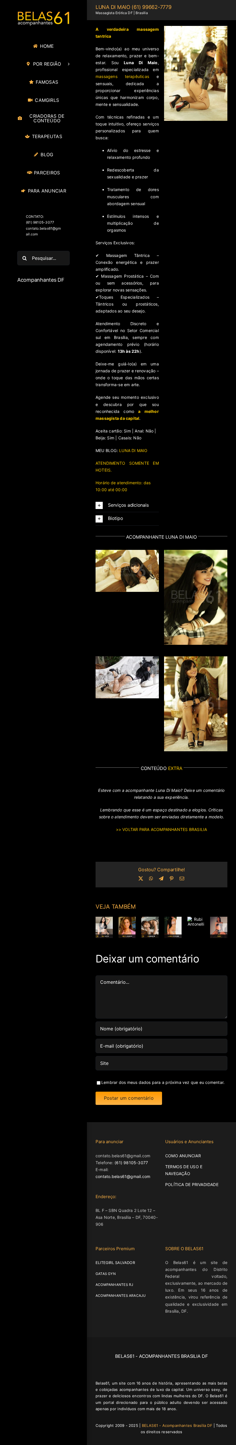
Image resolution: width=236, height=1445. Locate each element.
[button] (127, 505)
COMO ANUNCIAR (183, 1155)
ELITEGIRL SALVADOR (115, 1262)
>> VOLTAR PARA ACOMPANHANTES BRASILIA (161, 829)
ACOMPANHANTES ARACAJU (121, 1295)
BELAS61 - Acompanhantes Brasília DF (177, 1425)
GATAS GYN (106, 1273)
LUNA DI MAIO (133, 450)
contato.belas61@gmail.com (123, 1176)
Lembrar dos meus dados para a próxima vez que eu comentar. (162, 1082)
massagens (122, 76)
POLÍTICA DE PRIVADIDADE (191, 1184)
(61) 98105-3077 (131, 1162)
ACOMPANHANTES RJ (114, 1284)
